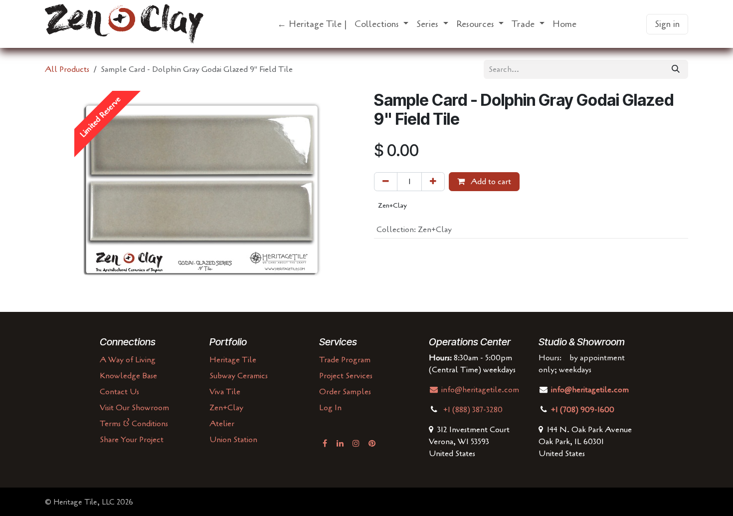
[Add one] (433, 181)
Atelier (221, 423)
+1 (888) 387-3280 (474, 409)
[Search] (675, 69)
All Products (67, 69)
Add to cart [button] (490, 181)
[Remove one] (385, 181)
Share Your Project (132, 439)
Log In (330, 407)
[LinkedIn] (340, 443)
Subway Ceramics (238, 375)
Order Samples (345, 391)
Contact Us (119, 391)
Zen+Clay (226, 407)
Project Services (345, 375)
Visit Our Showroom (134, 407)
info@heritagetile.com (479, 389)
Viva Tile (224, 391)
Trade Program (344, 359)
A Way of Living (128, 359)
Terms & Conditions (134, 423)
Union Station (233, 439)
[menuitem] (312, 24)
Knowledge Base (128, 375)
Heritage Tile (232, 359)
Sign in (667, 24)
